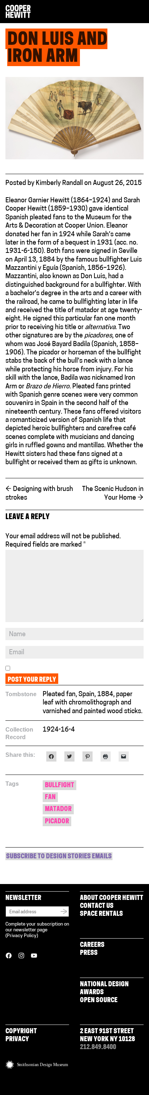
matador (58, 809)
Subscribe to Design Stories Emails (59, 857)
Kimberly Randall (59, 183)
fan (50, 797)
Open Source (99, 1000)
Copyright (21, 1032)
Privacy (17, 1039)
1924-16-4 (59, 730)
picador (57, 822)
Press (89, 953)
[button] (141, 12)
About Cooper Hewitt (111, 898)
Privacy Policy (22, 936)
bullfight (59, 786)
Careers (92, 945)
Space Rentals (101, 914)
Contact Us (97, 906)
